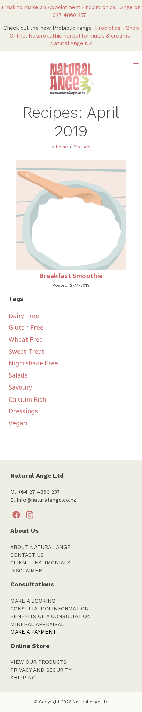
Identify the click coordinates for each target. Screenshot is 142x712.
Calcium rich (27, 399)
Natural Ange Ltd (91, 701)
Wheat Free (26, 339)
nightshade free (33, 363)
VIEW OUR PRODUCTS (38, 662)
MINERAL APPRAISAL (37, 624)
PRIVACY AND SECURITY (41, 670)
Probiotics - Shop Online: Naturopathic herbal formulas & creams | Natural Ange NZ (74, 35)
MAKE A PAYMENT (33, 632)
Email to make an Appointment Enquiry (51, 7)
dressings (23, 411)
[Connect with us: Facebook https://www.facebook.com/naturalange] (16, 515)
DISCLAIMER (26, 570)
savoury (20, 387)
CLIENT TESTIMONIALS (40, 563)
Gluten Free (26, 327)
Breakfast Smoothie (71, 276)
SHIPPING (23, 677)
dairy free (24, 315)
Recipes (81, 146)
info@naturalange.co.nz (46, 500)
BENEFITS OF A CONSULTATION (50, 616)
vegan (18, 423)
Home (62, 146)
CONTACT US (27, 555)
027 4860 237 (71, 15)
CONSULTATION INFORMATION (49, 609)
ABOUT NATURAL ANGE (40, 547)
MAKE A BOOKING (32, 601)
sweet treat (26, 351)
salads (18, 375)
